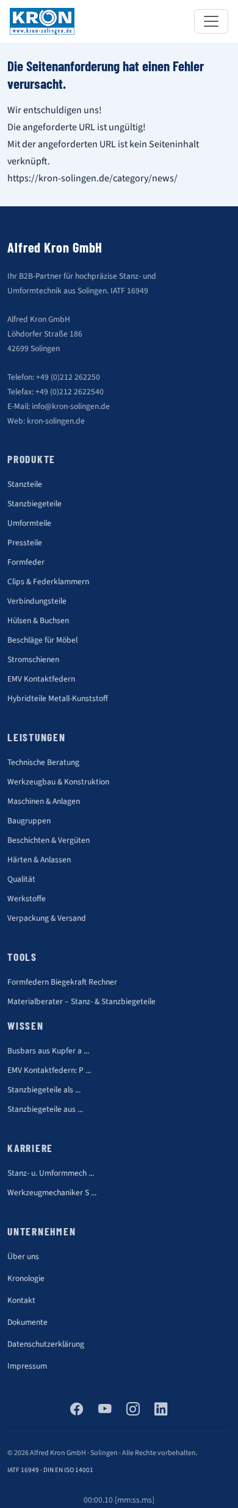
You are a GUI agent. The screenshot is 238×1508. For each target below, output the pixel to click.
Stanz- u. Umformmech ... (50, 1173)
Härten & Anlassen (39, 859)
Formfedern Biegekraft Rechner (62, 982)
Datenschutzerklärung (45, 1344)
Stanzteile (24, 484)
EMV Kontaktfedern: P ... (49, 1070)
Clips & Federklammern (48, 581)
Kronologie (26, 1278)
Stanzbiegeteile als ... (44, 1089)
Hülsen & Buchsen (38, 620)
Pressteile (24, 542)
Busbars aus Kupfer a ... (48, 1050)
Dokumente (27, 1322)
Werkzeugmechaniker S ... (51, 1192)
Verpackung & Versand (46, 918)
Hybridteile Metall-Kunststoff (57, 698)
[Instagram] (133, 1410)
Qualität (21, 879)
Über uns (23, 1256)
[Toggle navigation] (211, 21)
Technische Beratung (43, 762)
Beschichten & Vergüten (48, 840)
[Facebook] (77, 1410)
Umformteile (29, 523)
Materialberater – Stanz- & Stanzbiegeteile (81, 1001)
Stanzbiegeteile (34, 503)
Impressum (27, 1366)
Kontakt (21, 1300)
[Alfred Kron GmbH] (42, 21)
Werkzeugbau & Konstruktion (58, 781)
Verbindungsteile (37, 601)
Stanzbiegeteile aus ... (45, 1109)
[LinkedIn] (161, 1410)
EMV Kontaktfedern (41, 679)
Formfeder (26, 562)
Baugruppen (29, 820)
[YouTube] (105, 1410)
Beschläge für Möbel (42, 640)
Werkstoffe (26, 898)
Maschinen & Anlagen (43, 801)
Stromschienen (33, 659)
